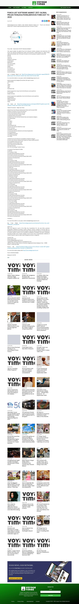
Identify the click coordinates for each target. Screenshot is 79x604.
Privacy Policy (20, 601)
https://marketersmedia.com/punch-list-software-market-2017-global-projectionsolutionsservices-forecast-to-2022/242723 (28, 247)
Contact (38, 601)
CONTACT (30, 7)
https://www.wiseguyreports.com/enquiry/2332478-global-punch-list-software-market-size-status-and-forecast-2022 (28, 104)
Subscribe (50, 595)
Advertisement (30, 601)
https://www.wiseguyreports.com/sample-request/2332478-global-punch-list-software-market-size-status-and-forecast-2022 (28, 75)
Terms (12, 601)
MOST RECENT (16, 7)
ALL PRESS (24, 7)
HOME (9, 7)
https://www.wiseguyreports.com (30, 250)
